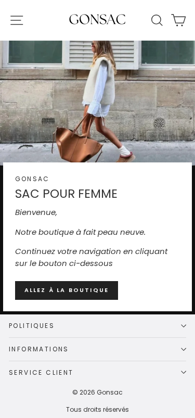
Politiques (32, 325)
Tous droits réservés (97, 409)
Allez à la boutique (66, 290)
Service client (41, 372)
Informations (39, 349)
